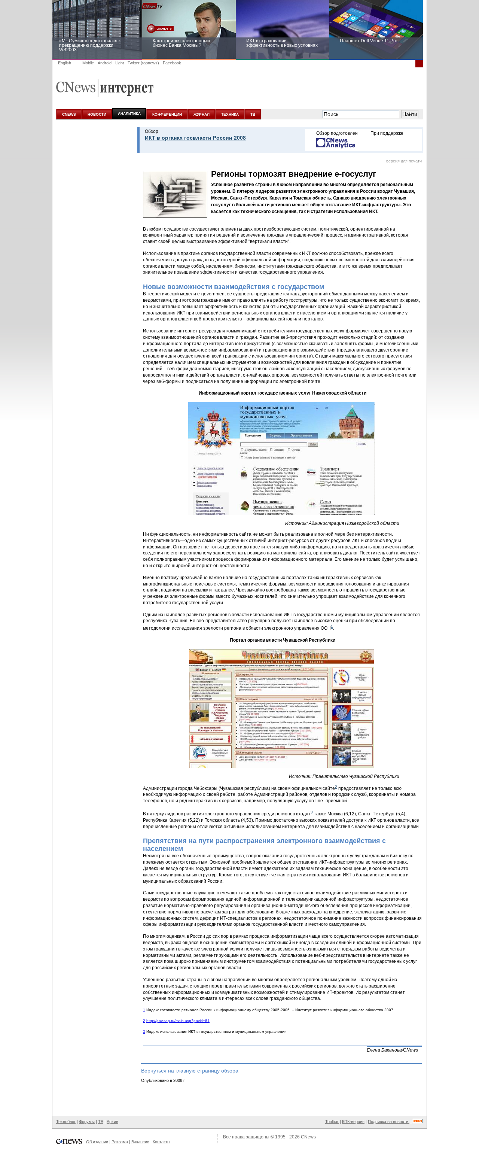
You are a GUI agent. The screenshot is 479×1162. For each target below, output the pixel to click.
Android (105, 63)
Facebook (172, 63)
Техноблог (66, 1121)
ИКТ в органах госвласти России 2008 (195, 138)
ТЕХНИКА (230, 114)
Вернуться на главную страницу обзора (189, 1071)
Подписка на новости (388, 1121)
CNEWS (69, 114)
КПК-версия (353, 1121)
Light (119, 63)
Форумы (87, 1121)
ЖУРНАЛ (201, 114)
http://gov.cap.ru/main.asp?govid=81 (178, 1021)
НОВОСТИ (97, 114)
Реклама (120, 1142)
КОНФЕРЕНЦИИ (167, 114)
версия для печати (404, 161)
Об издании (97, 1142)
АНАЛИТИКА (129, 114)
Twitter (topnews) (143, 63)
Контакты (161, 1142)
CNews (308, 1137)
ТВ (252, 114)
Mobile (88, 63)
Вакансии (140, 1142)
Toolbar (332, 1121)
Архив (112, 1121)
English (64, 63)
